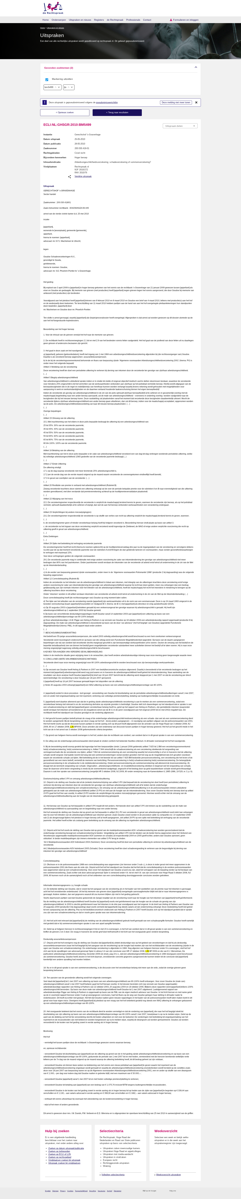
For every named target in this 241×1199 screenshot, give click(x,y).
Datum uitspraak (51, 139)
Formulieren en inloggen (186, 20)
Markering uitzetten (62, 79)
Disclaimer (117, 1191)
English (48, 1191)
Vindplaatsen (50, 166)
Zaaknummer (50, 148)
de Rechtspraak (115, 20)
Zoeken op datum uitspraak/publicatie (66, 1148)
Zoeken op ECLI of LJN (59, 1154)
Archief (109, 1191)
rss (159, 1191)
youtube (196, 1191)
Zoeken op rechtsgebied (59, 1157)
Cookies (70, 1191)
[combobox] (180, 126)
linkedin (191, 1191)
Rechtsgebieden (51, 153)
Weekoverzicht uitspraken (168, 1174)
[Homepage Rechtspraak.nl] (52, 7)
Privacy (63, 1191)
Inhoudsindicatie (51, 162)
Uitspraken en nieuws (80, 20)
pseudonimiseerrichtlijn (107, 102)
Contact (147, 20)
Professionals (133, 20)
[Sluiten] (196, 102)
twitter (179, 1191)
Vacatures (101, 1191)
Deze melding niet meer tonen (176, 102)
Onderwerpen (59, 20)
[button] (120, 67)
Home (45, 20)
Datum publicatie (52, 144)
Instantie (47, 134)
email (163, 1191)
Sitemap (55, 1191)
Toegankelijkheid (81, 1191)
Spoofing (92, 1191)
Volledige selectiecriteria (112, 1174)
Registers (99, 20)
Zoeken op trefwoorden (59, 1151)
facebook (183, 1191)
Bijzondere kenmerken (54, 157)
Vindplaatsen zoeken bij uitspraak (64, 1160)
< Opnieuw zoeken (65, 112)
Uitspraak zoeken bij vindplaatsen (64, 1163)
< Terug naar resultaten (117, 112)
